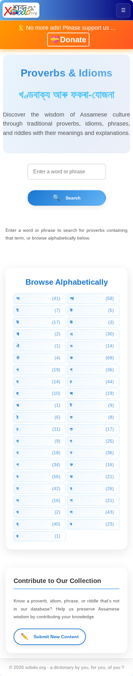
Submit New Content (50, 636)
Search (67, 197)
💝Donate (68, 39)
